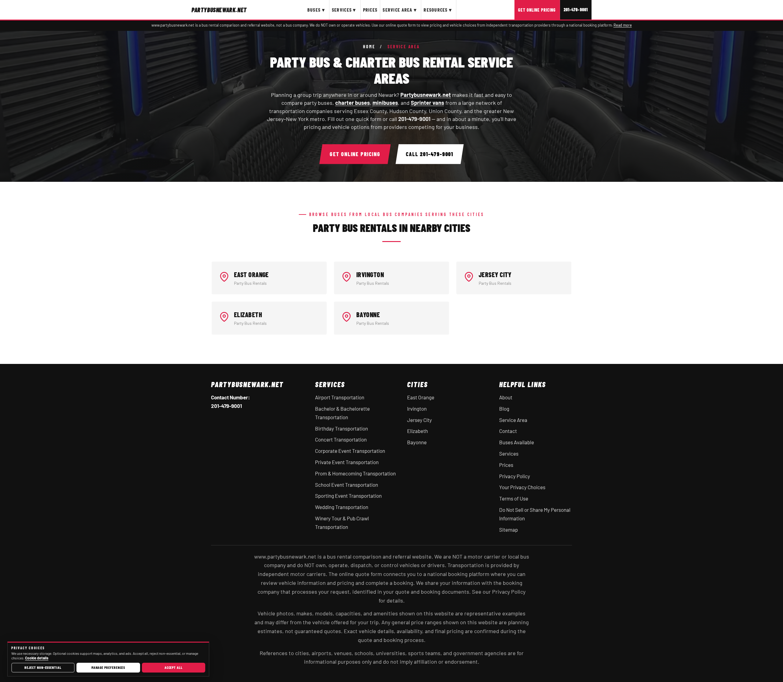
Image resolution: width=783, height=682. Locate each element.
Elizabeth (417, 431)
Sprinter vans (427, 102)
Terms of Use (513, 498)
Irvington (417, 408)
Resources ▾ (438, 10)
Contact (508, 431)
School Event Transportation (346, 485)
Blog (504, 408)
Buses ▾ (316, 10)
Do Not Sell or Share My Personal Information (534, 514)
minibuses (385, 102)
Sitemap (508, 529)
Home (369, 46)
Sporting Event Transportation (348, 496)
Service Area (513, 420)
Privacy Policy (514, 476)
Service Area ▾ (400, 10)
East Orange (420, 397)
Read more (623, 25)
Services (508, 453)
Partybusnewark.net (425, 94)
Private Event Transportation (347, 462)
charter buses (352, 102)
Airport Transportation (339, 397)
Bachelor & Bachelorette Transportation (342, 412)
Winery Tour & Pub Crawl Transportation (342, 522)
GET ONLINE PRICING (355, 154)
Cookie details (36, 658)
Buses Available (516, 442)
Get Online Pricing (537, 10)
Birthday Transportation (341, 428)
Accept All (174, 667)
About (505, 397)
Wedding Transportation (341, 507)
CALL (429, 154)
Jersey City (419, 420)
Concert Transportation (341, 439)
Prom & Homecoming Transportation (355, 473)
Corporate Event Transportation (350, 451)
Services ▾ (344, 10)
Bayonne (417, 442)
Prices (370, 10)
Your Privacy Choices (522, 487)
